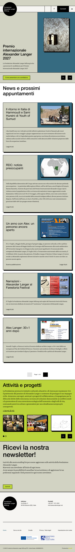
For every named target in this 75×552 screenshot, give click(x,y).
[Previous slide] (63, 436)
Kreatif (70, 548)
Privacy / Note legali (45, 530)
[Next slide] (70, 77)
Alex (40, 244)
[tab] (3, 436)
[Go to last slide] (63, 77)
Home (4, 530)
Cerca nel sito (17, 530)
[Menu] (72, 9)
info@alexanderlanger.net (55, 505)
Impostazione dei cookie (65, 530)
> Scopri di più (8, 410)
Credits (30, 530)
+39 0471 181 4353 (53, 503)
